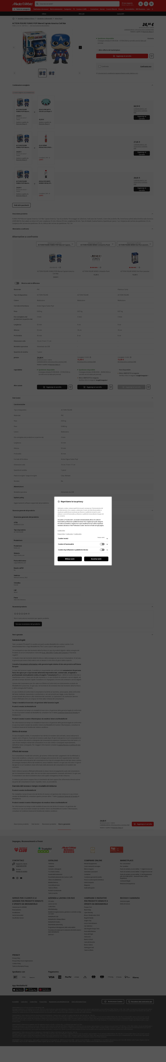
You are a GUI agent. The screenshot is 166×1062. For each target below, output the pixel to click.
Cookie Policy (61, 530)
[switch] (102, 544)
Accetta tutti (96, 559)
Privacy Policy (61, 534)
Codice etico (69, 534)
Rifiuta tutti (69, 559)
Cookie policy (77, 534)
